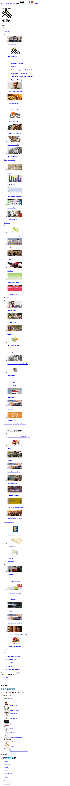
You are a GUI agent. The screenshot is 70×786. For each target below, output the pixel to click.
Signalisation (11, 397)
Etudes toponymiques (14, 669)
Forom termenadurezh (14, 593)
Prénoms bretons (12, 483)
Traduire (10, 409)
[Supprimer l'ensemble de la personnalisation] (8, 689)
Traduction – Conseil (17, 63)
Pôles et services (12, 56)
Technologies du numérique (19, 73)
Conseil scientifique (13, 103)
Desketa (10, 247)
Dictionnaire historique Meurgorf (17, 634)
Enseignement (12, 322)
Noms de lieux (12, 208)
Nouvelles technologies (14, 472)
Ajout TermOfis (15, 581)
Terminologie (11, 420)
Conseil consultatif (13, 121)
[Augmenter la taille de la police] (4, 689)
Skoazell (13, 385)
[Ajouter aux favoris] (14, 689)
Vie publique (11, 662)
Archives (13, 599)
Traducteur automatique (15, 623)
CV (12, 352)
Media (9, 448)
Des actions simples (13, 495)
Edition (10, 460)
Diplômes (10, 271)
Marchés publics (12, 156)
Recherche (13, 3)
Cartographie (11, 546)
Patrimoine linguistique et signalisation (22, 70)
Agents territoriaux (13, 294)
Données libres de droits (14, 646)
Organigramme (12, 44)
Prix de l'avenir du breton (15, 518)
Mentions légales (8, 773)
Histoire (10, 173)
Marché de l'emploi (13, 345)
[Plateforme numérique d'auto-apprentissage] (15, 244)
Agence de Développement (18, 80)
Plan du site (7, 764)
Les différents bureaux (14, 133)
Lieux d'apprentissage (14, 236)
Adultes (10, 259)
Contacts (10, 558)
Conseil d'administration (15, 91)
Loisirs (9, 334)
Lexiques (10, 666)
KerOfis (10, 611)
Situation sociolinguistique (15, 196)
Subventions (11, 375)
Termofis (10, 574)
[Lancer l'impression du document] (10, 689)
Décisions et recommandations (19, 110)
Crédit (5, 770)
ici (5, 692)
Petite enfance (12, 310)
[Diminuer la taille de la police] (2, 689)
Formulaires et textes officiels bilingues (19, 437)
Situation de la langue (14, 656)
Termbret (13, 66)
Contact (36, 3)
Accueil (6, 677)
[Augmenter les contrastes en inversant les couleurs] (6, 689)
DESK (13, 382)
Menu (2, 3)
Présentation (11, 535)
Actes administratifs (13, 145)
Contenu (7, 3)
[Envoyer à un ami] (12, 689)
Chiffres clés (11, 184)
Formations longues (13, 282)
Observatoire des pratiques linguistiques (22, 76)
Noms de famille (12, 219)
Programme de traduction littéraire (18, 364)
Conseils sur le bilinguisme (15, 507)
